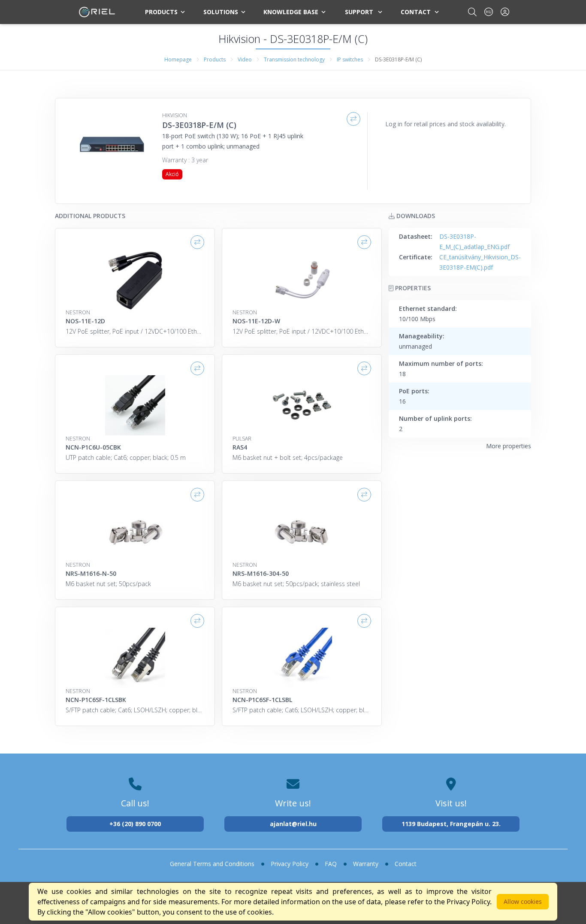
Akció (172, 174)
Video (245, 59)
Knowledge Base (290, 12)
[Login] (505, 12)
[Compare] (353, 119)
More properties (508, 446)
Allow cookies (523, 901)
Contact (416, 12)
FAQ (331, 864)
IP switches (350, 59)
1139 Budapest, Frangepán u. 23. (451, 824)
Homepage (178, 59)
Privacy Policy (289, 864)
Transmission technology (294, 59)
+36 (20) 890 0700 (135, 824)
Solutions (220, 12)
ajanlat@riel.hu (293, 824)
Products (161, 12)
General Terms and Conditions (212, 864)
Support (359, 12)
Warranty (365, 864)
